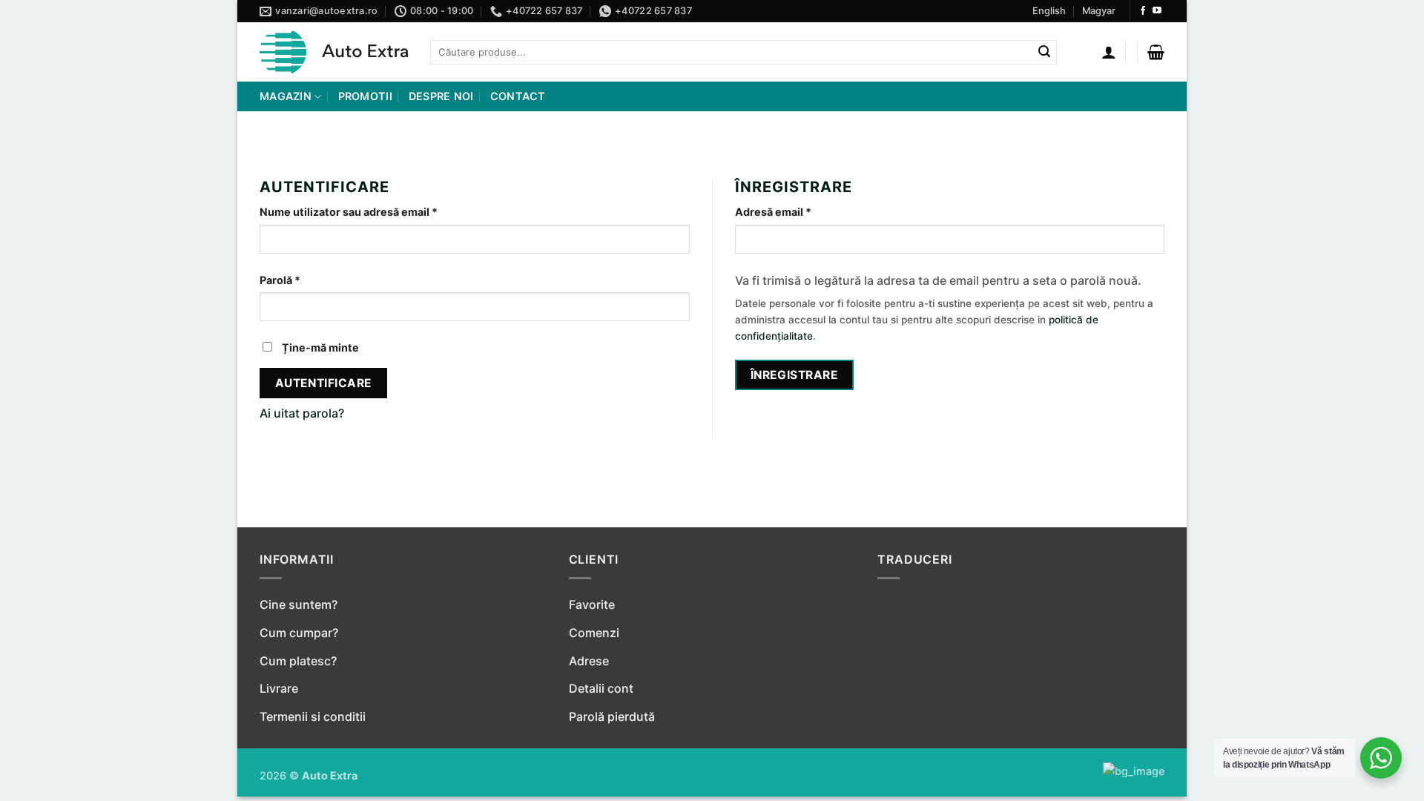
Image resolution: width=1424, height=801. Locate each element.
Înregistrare (795, 375)
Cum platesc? (298, 660)
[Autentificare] (1108, 52)
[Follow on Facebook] (1142, 11)
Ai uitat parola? (302, 413)
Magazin (286, 96)
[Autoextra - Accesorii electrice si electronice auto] (334, 52)
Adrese (589, 660)
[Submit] (1044, 52)
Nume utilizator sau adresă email (377, 211)
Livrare (279, 688)
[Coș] (1155, 52)
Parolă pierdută (612, 716)
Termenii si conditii (313, 716)
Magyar (1098, 10)
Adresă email (802, 211)
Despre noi (441, 96)
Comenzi (594, 632)
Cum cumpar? (299, 632)
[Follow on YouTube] (1157, 11)
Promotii (365, 96)
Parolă (309, 279)
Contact (518, 96)
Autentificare (323, 383)
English (1049, 10)
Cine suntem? (298, 604)
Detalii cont (601, 688)
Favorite (592, 604)
